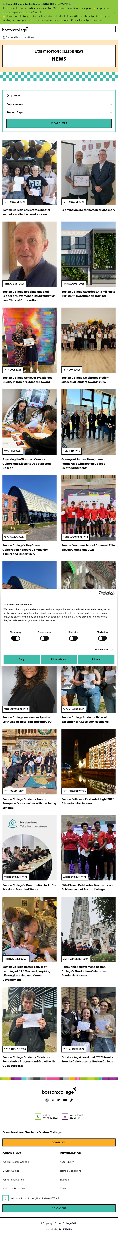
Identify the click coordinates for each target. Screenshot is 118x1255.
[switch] (44, 638)
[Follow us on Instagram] (53, 1100)
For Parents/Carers (13, 1179)
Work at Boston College (15, 1161)
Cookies (64, 1188)
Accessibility (67, 1161)
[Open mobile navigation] (112, 29)
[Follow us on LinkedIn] (58, 1100)
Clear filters (59, 123)
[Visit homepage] (15, 29)
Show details (101, 649)
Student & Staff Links (13, 1188)
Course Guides (10, 1170)
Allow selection (59, 659)
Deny (21, 659)
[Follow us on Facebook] (47, 1100)
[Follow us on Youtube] (65, 1100)
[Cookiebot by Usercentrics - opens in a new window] (101, 593)
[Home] (4, 37)
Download (59, 1142)
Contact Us (59, 1208)
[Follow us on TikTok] (71, 1100)
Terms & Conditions (70, 1170)
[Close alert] (115, 12)
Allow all (96, 659)
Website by (52, 1229)
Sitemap (64, 1179)
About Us (13, 37)
